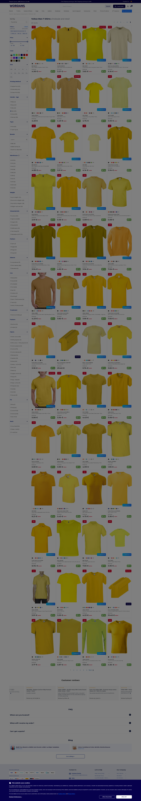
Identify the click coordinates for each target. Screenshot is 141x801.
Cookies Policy (62, 793)
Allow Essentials (107, 796)
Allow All (123, 796)
